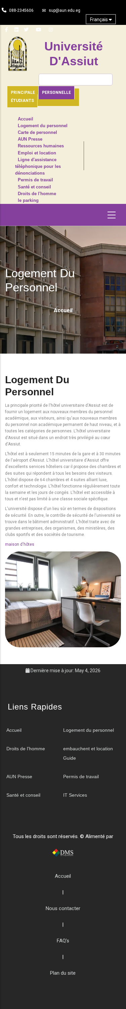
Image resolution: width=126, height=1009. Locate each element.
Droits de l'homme (37, 193)
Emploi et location (37, 153)
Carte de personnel (37, 132)
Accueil (25, 119)
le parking (28, 200)
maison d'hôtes (19, 544)
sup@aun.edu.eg (64, 10)
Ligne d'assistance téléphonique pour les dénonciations (38, 166)
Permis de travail (35, 180)
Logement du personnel (43, 125)
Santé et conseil (34, 187)
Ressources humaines (41, 146)
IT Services (75, 795)
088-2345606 (21, 10)
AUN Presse (30, 139)
